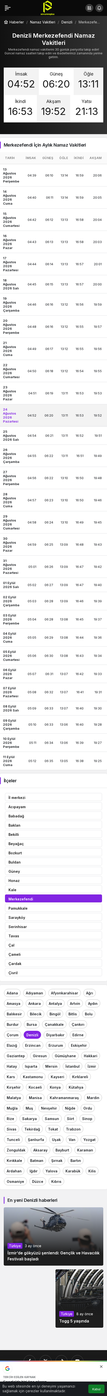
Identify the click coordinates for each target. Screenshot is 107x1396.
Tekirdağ (32, 1129)
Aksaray (40, 1150)
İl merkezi (16, 797)
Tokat (53, 1129)
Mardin (93, 1098)
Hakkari (90, 1056)
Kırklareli (80, 1077)
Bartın (75, 1160)
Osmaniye (15, 1181)
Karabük (72, 1171)
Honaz (14, 880)
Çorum (12, 1035)
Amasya (13, 1003)
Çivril (13, 973)
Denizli (32, 1035)
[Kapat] (101, 1366)
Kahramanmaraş (64, 1098)
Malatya (14, 1098)
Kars (11, 1077)
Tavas (13, 936)
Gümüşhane (65, 1056)
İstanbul (72, 1066)
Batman (36, 1160)
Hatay (12, 1066)
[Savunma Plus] (47, 7)
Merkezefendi (20, 899)
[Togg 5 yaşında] (79, 1298)
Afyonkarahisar (64, 993)
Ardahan (14, 1171)
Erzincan (33, 1045)
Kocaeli (35, 1087)
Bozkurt (15, 853)
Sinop (87, 1119)
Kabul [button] (96, 1389)
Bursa (32, 1024)
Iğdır (34, 1171)
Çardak (14, 963)
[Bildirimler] (99, 8)
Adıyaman (34, 993)
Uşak (56, 1139)
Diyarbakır (55, 1035)
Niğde (70, 1108)
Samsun (52, 1119)
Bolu (89, 1014)
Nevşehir (49, 1108)
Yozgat (89, 1139)
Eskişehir (79, 1045)
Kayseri (57, 1077)
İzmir (92, 1066)
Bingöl (55, 1014)
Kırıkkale (14, 1160)
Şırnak (56, 1160)
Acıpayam (17, 807)
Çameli (14, 954)
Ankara (34, 1003)
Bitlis (72, 1014)
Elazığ (12, 1045)
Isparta (31, 1066)
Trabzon (73, 1129)
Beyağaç (16, 844)
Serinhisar (17, 927)
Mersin (51, 1066)
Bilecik (36, 1014)
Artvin (75, 1003)
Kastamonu (33, 1077)
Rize (10, 1119)
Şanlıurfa (36, 1139)
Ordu (87, 1108)
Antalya (55, 1003)
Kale (12, 890)
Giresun (40, 1056)
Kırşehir (14, 1087)
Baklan (14, 825)
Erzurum (56, 1045)
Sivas (11, 1129)
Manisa (35, 1098)
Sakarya (29, 1119)
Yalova (51, 1171)
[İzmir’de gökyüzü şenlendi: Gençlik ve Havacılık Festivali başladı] (53, 1236)
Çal (11, 945)
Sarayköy (16, 917)
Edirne (78, 1035)
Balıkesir (14, 1014)
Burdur (13, 1024)
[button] (89, 8)
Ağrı (89, 993)
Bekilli (13, 834)
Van (72, 1139)
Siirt (70, 1119)
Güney (14, 871)
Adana (12, 993)
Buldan (14, 862)
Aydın (93, 1003)
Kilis (92, 1171)
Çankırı (78, 1024)
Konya (55, 1087)
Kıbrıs (56, 1181)
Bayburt (62, 1150)
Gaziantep (16, 1056)
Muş (29, 1108)
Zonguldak (16, 1150)
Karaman (85, 1150)
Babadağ (16, 816)
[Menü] (8, 8)
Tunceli (13, 1139)
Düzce (37, 1181)
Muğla (12, 1108)
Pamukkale (18, 908)
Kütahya (76, 1087)
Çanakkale (54, 1024)
